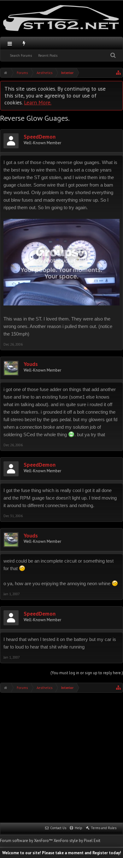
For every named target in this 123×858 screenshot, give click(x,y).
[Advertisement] (61, 757)
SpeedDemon (40, 137)
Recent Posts (47, 55)
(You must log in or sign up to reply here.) (86, 672)
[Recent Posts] (24, 43)
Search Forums (21, 55)
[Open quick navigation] (118, 72)
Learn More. (37, 102)
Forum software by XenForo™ (27, 840)
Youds (31, 364)
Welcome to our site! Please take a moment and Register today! (61, 852)
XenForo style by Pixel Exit (77, 840)
